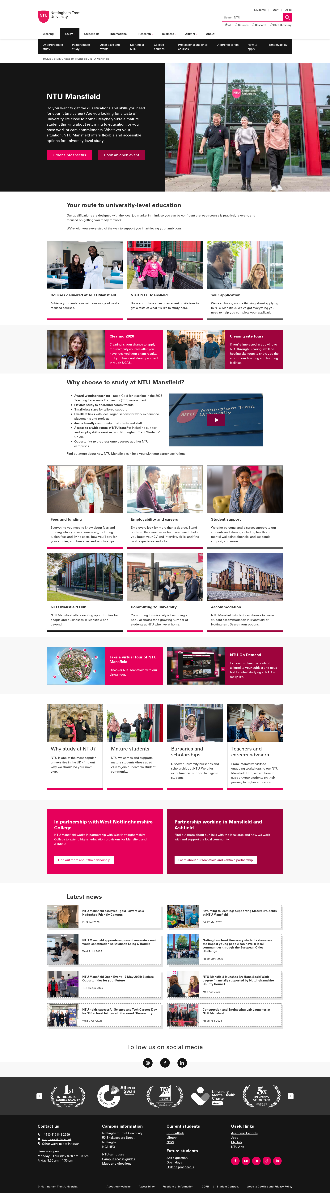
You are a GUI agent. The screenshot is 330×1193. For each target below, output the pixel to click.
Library (172, 1137)
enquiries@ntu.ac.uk (56, 1139)
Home (47, 58)
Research (261, 25)
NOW (170, 1142)
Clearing (48, 34)
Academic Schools (75, 58)
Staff (275, 9)
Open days (174, 1162)
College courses (159, 47)
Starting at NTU (137, 47)
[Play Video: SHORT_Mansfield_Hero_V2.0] (216, 420)
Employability (278, 45)
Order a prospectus (69, 154)
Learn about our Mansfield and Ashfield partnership (215, 860)
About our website (119, 1186)
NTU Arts (237, 1147)
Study (69, 34)
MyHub (236, 1142)
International (118, 34)
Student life (91, 34)
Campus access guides (118, 1159)
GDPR (205, 1186)
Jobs (288, 9)
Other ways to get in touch (60, 1144)
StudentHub (175, 1133)
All (229, 25)
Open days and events (110, 47)
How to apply (252, 47)
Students (260, 9)
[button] (39, 1096)
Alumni (190, 34)
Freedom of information (178, 1186)
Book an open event (121, 154)
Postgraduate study (81, 47)
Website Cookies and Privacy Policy (269, 1186)
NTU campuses (113, 1154)
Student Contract (228, 1186)
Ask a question (177, 1158)
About (210, 34)
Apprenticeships (228, 45)
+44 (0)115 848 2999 (56, 1134)
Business (168, 34)
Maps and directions (116, 1163)
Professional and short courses (193, 47)
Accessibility (147, 1186)
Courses (243, 25)
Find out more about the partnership (84, 860)
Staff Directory (282, 25)
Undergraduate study (53, 47)
